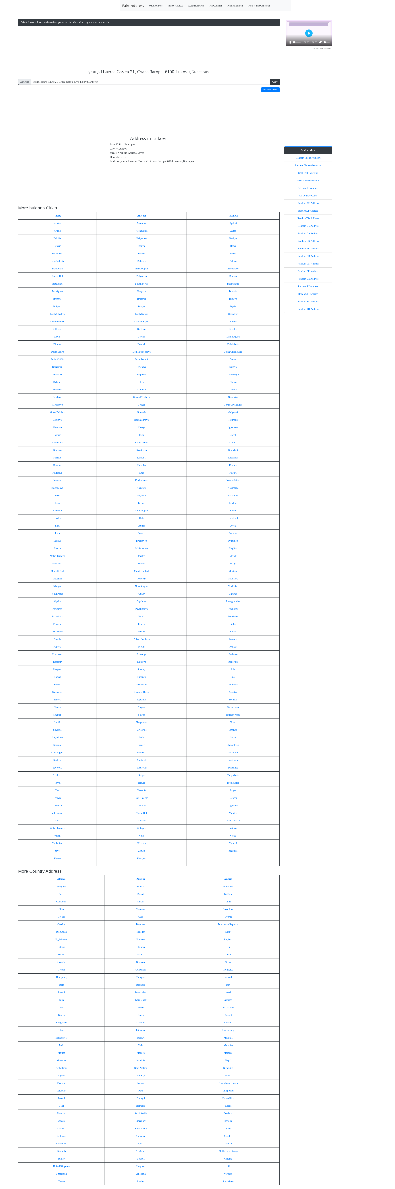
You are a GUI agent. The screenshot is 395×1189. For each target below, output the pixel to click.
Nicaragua (228, 1068)
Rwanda (61, 1113)
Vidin (141, 835)
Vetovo (233, 828)
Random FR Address (308, 271)
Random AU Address (308, 203)
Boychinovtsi (141, 283)
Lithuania (140, 1030)
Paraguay (61, 1090)
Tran (57, 790)
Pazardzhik (57, 616)
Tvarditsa (141, 805)
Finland (61, 954)
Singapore (141, 1121)
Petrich (141, 624)
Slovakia (228, 1121)
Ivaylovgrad (57, 442)
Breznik (233, 291)
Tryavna (57, 798)
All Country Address (308, 188)
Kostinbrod (233, 488)
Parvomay (57, 609)
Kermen (233, 465)
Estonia (61, 947)
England (228, 939)
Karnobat (141, 457)
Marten (141, 556)
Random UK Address (308, 241)
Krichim (233, 503)
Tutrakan (57, 805)
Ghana (228, 962)
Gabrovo (233, 389)
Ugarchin (233, 805)
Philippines (228, 1090)
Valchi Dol (141, 813)
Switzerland (61, 1143)
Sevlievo (233, 699)
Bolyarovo (141, 276)
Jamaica (228, 1000)
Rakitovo (141, 661)
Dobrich (141, 344)
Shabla (57, 707)
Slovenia (61, 1128)
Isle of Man (140, 992)
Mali (61, 1045)
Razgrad (57, 669)
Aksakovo (233, 215)
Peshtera (57, 624)
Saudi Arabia (140, 1113)
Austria (228, 879)
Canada (140, 901)
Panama (141, 1083)
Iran (228, 984)
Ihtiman (57, 435)
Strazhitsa (233, 752)
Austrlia (140, 879)
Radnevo (233, 654)
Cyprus (228, 916)
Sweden (228, 1136)
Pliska (233, 631)
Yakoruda (141, 843)
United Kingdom (61, 1166)
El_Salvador (61, 939)
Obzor (141, 593)
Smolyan (233, 730)
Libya (61, 1030)
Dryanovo (141, 367)
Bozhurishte (233, 283)
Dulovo (233, 367)
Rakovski (233, 661)
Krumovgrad (141, 510)
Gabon (228, 954)
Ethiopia (141, 947)
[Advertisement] (149, 48)
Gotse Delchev (57, 412)
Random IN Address (308, 286)
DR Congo (61, 932)
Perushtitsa (233, 616)
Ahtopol (141, 215)
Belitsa (233, 253)
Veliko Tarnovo (57, 828)
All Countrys (216, 5)
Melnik (233, 556)
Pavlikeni (233, 609)
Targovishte (233, 775)
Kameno (57, 450)
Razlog (141, 669)
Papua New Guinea (228, 1083)
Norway (141, 1075)
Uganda (141, 1158)
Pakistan (61, 1083)
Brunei (140, 894)
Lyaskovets (141, 540)
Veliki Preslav (233, 820)
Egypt (228, 932)
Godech (141, 404)
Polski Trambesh (141, 639)
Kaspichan (233, 457)
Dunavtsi (57, 374)
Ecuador (141, 932)
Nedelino (57, 578)
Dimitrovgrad (233, 336)
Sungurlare (233, 760)
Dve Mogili (233, 374)
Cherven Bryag (141, 321)
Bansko (57, 246)
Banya (141, 246)
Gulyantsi (233, 412)
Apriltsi (233, 223)
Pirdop (233, 624)
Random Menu (308, 150)
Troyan (233, 790)
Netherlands (61, 1068)
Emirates (140, 939)
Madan (57, 548)
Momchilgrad (57, 571)
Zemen (141, 851)
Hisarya (141, 427)
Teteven (141, 782)
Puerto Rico (228, 1098)
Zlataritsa (233, 851)
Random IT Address (308, 294)
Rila (233, 669)
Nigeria (61, 1075)
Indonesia (140, 984)
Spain (228, 1128)
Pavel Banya (141, 609)
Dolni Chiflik (57, 359)
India (61, 984)
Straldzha (141, 752)
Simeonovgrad (233, 714)
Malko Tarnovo (57, 556)
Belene (141, 253)
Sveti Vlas (142, 767)
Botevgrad (57, 283)
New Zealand (140, 1068)
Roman (57, 677)
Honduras (228, 969)
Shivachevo (233, 707)
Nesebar (141, 578)
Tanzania (61, 1151)
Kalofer (233, 442)
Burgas (141, 306)
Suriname (140, 1136)
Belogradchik (57, 261)
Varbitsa (233, 813)
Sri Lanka (61, 1136)
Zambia (140, 1181)
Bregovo (141, 291)
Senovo (57, 699)
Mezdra (141, 563)
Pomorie (233, 639)
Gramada (141, 412)
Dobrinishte (233, 344)
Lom (57, 533)
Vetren (57, 835)
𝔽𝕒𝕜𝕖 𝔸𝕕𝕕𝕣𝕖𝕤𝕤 (133, 5)
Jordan (140, 1007)
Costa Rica (228, 909)
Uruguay (140, 1166)
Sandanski (57, 692)
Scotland (228, 1113)
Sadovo (57, 684)
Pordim (141, 646)
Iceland (228, 977)
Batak (233, 246)
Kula (141, 518)
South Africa (141, 1128)
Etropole (141, 389)
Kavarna (57, 465)
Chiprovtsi (233, 321)
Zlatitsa (57, 858)
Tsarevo (233, 798)
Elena (141, 382)
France (140, 954)
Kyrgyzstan (61, 1022)
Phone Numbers (235, 5)
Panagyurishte (233, 601)
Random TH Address (308, 309)
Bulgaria (57, 306)
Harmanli (233, 420)
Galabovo (57, 397)
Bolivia (140, 886)
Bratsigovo (57, 291)
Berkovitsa (57, 268)
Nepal (228, 1060)
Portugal (141, 1098)
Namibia (141, 1060)
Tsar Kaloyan (141, 798)
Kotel (57, 495)
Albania (61, 879)
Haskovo (57, 427)
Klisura (233, 472)
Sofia (141, 737)
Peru (140, 1090)
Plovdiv (57, 639)
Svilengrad (233, 767)
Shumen (57, 714)
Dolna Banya (57, 351)
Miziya (233, 563)
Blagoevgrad (141, 268)
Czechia (61, 924)
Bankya (233, 238)
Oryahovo (141, 601)
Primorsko (57, 654)
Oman (228, 1075)
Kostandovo (57, 488)
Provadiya (141, 654)
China (61, 909)
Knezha (57, 480)
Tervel (57, 782)
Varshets (141, 820)
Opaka (57, 601)
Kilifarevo (57, 472)
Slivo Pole (142, 730)
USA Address (155, 5)
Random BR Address (308, 256)
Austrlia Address (196, 5)
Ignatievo (233, 427)
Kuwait (228, 1015)
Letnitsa (141, 525)
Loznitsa (233, 533)
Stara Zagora (57, 752)
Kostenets (141, 488)
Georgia (61, 962)
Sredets (141, 745)
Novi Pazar (57, 593)
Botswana (228, 886)
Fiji (228, 947)
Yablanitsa (57, 843)
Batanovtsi (57, 253)
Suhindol (141, 760)
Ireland (61, 992)
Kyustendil (233, 518)
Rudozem (141, 677)
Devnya (141, 336)
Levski (233, 525)
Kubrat (233, 510)
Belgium (61, 886)
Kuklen (57, 518)
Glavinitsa (233, 397)
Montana (233, 571)
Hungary (140, 977)
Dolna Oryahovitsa (233, 351)
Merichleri (57, 563)
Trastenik (141, 790)
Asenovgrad (142, 230)
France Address (175, 5)
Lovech (141, 533)
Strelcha (57, 760)
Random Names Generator (308, 165)
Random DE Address (308, 278)
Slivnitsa (57, 730)
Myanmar (61, 1060)
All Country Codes (308, 195)
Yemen (61, 1181)
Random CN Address (308, 263)
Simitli (57, 722)
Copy (275, 81)
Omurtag (233, 593)
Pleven (141, 631)
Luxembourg (228, 1030)
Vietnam (228, 1173)
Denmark (140, 924)
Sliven (233, 722)
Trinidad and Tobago (228, 1151)
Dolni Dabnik (141, 359)
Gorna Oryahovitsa (233, 404)
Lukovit (57, 540)
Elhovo (233, 382)
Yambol (233, 843)
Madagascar (61, 1037)
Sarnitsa (233, 692)
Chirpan (57, 329)
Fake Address (27, 22)
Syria (140, 1143)
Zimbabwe (228, 1181)
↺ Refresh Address (270, 90)
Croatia (61, 916)
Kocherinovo (141, 480)
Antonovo (141, 223)
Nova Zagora (141, 586)
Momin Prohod (141, 571)
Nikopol (57, 586)
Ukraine (228, 1158)
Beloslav (141, 261)
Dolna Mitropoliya (142, 351)
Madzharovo (141, 548)
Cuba (140, 916)
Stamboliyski (233, 745)
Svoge (141, 775)
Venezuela (141, 1173)
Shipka (141, 707)
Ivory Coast (140, 1000)
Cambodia (61, 901)
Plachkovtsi (57, 631)
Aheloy (57, 215)
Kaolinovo (141, 450)
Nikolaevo (233, 578)
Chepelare (233, 314)
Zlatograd (141, 858)
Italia (61, 1000)
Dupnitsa (141, 374)
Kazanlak (141, 465)
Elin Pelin (57, 389)
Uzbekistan (61, 1173)
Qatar (61, 1105)
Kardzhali (233, 450)
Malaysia (228, 1037)
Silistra (141, 714)
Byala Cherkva (57, 314)
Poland (61, 1098)
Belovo (233, 261)
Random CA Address (308, 233)
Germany (140, 962)
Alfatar (57, 223)
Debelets (233, 329)
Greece (61, 969)
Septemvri (141, 699)
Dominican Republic (228, 924)
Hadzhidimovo (141, 420)
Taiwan (228, 1143)
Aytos (233, 230)
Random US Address (308, 226)
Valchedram (57, 813)
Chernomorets (57, 321)
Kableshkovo (141, 442)
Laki (57, 525)
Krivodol (57, 510)
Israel (228, 992)
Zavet (57, 851)
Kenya (61, 1015)
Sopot (233, 737)
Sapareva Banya (142, 692)
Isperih (233, 435)
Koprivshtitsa (233, 480)
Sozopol (57, 745)
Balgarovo (141, 238)
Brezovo (57, 299)
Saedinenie (141, 684)
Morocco (228, 1053)
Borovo (233, 276)
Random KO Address (308, 248)
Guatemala (140, 969)
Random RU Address (308, 301)
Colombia (141, 909)
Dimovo (57, 344)
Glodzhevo (57, 404)
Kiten (141, 472)
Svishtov (57, 775)
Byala (233, 306)
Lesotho (228, 1022)
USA (228, 1166)
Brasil (61, 894)
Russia (228, 1105)
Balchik (57, 238)
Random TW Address (308, 218)
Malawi (140, 1037)
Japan (61, 1007)
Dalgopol (141, 329)
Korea (141, 1015)
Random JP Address (308, 210)
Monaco (141, 1053)
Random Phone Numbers (308, 157)
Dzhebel (57, 382)
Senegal (61, 1121)
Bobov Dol (57, 276)
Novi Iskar (233, 586)
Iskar (141, 435)
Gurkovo (57, 420)
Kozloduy (233, 495)
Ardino (57, 230)
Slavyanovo (141, 722)
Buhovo (233, 299)
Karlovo (57, 457)
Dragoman (57, 367)
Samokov (233, 684)
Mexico (61, 1053)
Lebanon (140, 1022)
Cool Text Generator (308, 173)
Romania (140, 1105)
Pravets (233, 646)
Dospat (233, 359)
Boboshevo (233, 268)
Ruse (233, 677)
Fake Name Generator (259, 5)
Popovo (57, 646)
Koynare (141, 495)
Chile (228, 901)
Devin (57, 336)
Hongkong (61, 977)
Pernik (141, 616)
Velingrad (141, 828)
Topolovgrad (233, 782)
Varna (57, 820)
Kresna (141, 503)
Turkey (61, 1158)
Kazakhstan (228, 1007)
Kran (57, 503)
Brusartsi (141, 299)
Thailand (140, 1151)
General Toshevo (141, 397)
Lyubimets (233, 540)
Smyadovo (57, 737)
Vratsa (233, 835)
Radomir (57, 661)
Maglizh (233, 548)
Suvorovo (57, 767)
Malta (140, 1045)
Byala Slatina (141, 314)
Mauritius (228, 1045)
